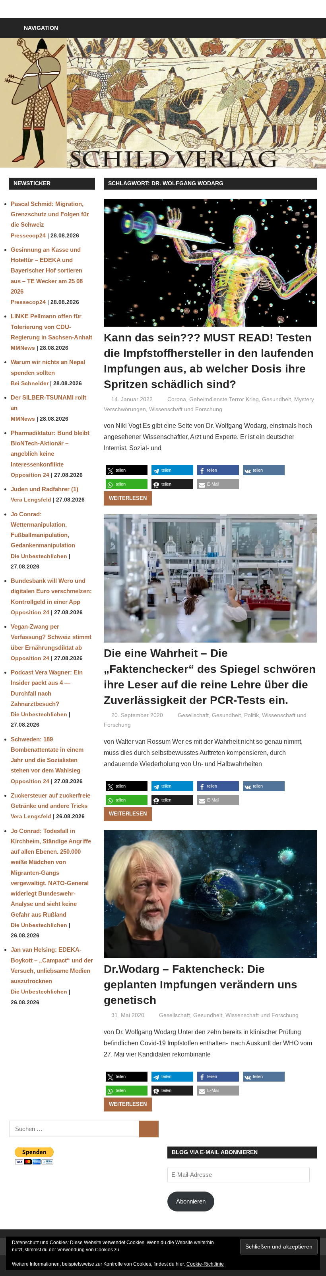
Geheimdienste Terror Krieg (224, 399)
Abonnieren (191, 1201)
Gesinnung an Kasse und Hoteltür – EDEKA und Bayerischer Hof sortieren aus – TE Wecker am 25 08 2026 (47, 270)
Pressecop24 (28, 236)
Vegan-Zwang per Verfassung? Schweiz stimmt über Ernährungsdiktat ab (51, 637)
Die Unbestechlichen (39, 556)
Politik (251, 715)
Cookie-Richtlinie (205, 1264)
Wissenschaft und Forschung (185, 409)
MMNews (23, 348)
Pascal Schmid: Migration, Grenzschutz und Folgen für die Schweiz (50, 214)
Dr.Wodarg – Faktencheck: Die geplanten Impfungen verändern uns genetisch (200, 984)
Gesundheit (276, 399)
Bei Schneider (30, 383)
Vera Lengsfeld (31, 500)
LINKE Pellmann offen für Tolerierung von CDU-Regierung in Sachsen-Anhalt (51, 327)
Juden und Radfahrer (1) (44, 489)
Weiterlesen (128, 498)
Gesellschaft (193, 715)
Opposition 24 (30, 475)
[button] (126, 470)
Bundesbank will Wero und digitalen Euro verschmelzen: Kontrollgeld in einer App (51, 591)
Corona (176, 399)
